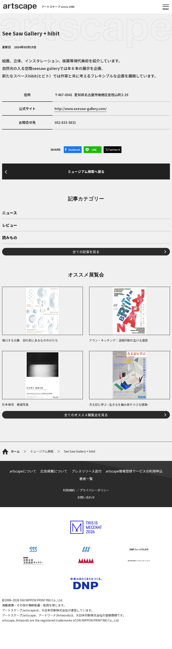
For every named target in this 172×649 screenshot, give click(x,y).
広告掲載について (53, 471)
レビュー (9, 225)
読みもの (9, 238)
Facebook (74, 149)
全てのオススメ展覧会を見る (86, 414)
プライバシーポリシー (94, 490)
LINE (94, 149)
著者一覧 (86, 478)
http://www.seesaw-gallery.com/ (81, 108)
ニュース (9, 213)
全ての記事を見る (86, 251)
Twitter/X (114, 149)
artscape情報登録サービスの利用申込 (134, 471)
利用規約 (69, 490)
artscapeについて (23, 471)
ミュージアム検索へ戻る (86, 171)
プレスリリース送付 (87, 471)
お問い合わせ (86, 497)
